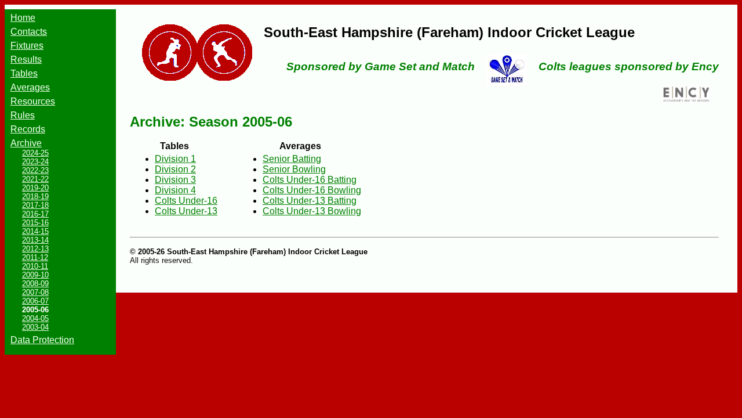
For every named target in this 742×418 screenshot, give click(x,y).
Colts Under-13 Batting (310, 201)
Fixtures (26, 46)
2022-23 (35, 170)
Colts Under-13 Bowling (312, 211)
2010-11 (35, 266)
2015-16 (35, 222)
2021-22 (35, 179)
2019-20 (35, 187)
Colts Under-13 (186, 211)
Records (27, 129)
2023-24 (35, 161)
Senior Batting (292, 159)
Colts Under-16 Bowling (312, 190)
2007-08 (35, 292)
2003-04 (35, 327)
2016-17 (35, 214)
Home (22, 18)
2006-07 (35, 301)
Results (26, 59)
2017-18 (35, 205)
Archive (26, 143)
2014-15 (35, 231)
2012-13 (35, 248)
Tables (24, 73)
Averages (30, 87)
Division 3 (175, 180)
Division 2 (175, 169)
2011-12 (35, 257)
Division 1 (175, 159)
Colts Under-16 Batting (310, 180)
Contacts (28, 32)
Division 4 (175, 190)
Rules (22, 115)
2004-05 (35, 318)
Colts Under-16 (186, 201)
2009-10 (35, 275)
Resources (32, 101)
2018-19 (35, 196)
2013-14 (35, 240)
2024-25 (35, 153)
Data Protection (42, 340)
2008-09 (35, 283)
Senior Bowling (294, 169)
